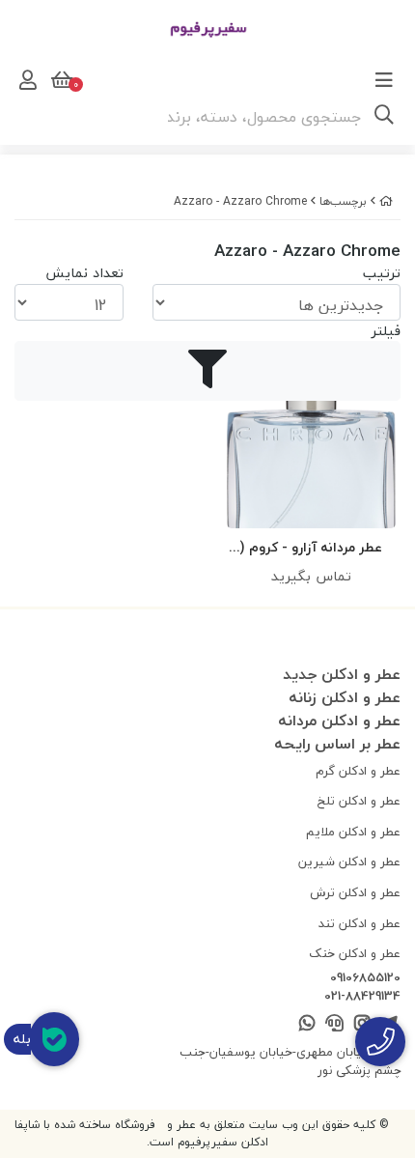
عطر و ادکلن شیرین (349, 861)
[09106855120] (380, 1041)
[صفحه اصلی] (386, 201)
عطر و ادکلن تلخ (359, 800)
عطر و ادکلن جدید (342, 674)
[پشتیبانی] (334, 1024)
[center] (384, 117)
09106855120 (365, 978)
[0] (59, 80)
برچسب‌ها (343, 201)
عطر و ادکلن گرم (358, 770)
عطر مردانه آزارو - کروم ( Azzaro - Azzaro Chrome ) (311, 548)
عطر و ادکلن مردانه (339, 720)
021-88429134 (362, 996)
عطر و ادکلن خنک (355, 953)
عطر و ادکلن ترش (355, 892)
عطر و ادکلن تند (359, 923)
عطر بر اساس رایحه (337, 743)
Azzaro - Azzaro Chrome (240, 201)
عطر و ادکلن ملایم (353, 831)
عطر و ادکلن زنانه (345, 697)
